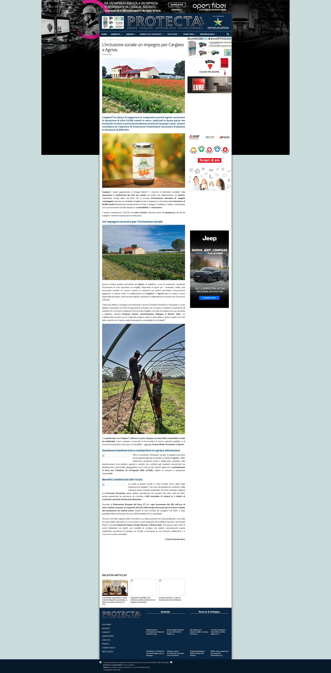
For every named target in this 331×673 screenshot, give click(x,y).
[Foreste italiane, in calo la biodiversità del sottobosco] (172, 587)
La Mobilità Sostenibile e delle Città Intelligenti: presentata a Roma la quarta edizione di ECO (114, 600)
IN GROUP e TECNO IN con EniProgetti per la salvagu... (155, 653)
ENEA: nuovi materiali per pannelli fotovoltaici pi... (219, 653)
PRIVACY (106, 644)
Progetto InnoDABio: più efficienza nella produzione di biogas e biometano (143, 599)
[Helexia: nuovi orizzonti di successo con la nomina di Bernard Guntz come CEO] (176, 644)
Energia (130, 34)
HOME (104, 34)
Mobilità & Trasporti (151, 34)
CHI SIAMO (106, 625)
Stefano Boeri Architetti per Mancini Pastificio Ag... (155, 632)
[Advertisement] (143, 556)
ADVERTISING (108, 636)
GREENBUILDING (207, 34)
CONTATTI (106, 632)
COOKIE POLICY (108, 648)
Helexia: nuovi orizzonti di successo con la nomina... (175, 653)
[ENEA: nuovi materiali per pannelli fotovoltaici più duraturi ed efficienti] (220, 644)
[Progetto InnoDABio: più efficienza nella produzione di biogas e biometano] (143, 587)
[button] (228, 34)
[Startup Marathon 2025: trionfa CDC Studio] (199, 644)
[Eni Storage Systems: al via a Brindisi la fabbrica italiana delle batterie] (176, 622)
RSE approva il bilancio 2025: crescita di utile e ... (199, 632)
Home (104, 40)
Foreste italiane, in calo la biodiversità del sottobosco (170, 598)
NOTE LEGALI (107, 652)
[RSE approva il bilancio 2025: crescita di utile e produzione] (199, 622)
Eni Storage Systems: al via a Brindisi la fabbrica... (175, 632)
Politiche (172, 34)
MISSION (105, 628)
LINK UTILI (106, 640)
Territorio (188, 34)
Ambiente (115, 34)
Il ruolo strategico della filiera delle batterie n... (218, 632)
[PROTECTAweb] (166, 21)
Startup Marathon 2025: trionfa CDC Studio (197, 653)
